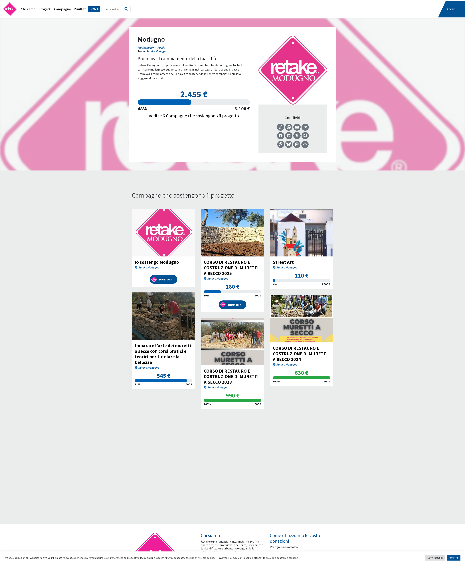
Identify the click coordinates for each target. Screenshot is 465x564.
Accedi (451, 9)
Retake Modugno (156, 51)
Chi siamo (28, 9)
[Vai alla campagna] (163, 232)
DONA (94, 9)
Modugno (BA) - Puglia (151, 47)
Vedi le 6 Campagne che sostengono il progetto (194, 116)
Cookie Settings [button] (435, 557)
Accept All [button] (453, 557)
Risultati (80, 9)
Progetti (44, 9)
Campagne (62, 9)
